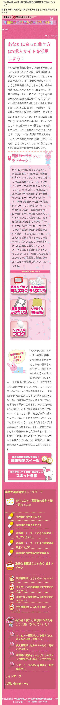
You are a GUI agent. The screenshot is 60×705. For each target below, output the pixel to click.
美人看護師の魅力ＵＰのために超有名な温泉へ (35, 647)
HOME (5, 30)
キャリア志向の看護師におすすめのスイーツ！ (35, 589)
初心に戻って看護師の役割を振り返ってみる (34, 502)
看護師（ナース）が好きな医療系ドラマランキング (35, 535)
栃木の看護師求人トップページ (24, 492)
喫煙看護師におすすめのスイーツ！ (35, 578)
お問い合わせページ (17, 683)
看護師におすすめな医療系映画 (32, 553)
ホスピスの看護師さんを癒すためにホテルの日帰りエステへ (35, 637)
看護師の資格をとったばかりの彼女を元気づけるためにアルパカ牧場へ (35, 657)
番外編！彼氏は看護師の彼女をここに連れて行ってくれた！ (34, 622)
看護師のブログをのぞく (29, 525)
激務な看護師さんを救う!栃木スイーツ (34, 565)
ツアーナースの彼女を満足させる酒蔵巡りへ (35, 667)
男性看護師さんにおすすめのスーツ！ (33, 608)
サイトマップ (51, 36)
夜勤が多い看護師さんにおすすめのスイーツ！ (35, 598)
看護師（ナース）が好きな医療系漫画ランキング (35, 545)
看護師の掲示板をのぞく (29, 516)
